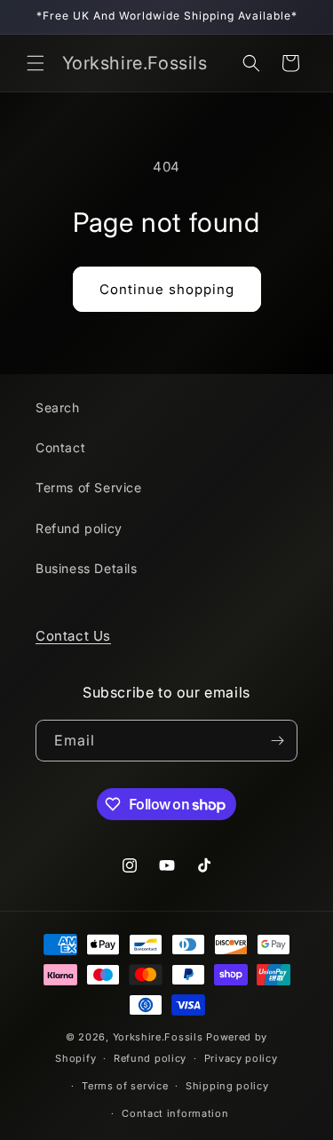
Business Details (87, 568)
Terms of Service (89, 487)
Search (58, 407)
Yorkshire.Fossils (158, 1037)
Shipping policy (227, 1086)
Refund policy (79, 528)
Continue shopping (166, 289)
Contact (60, 447)
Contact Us (73, 635)
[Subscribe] (277, 740)
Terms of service (125, 1086)
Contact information (175, 1113)
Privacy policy (241, 1058)
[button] (35, 63)
